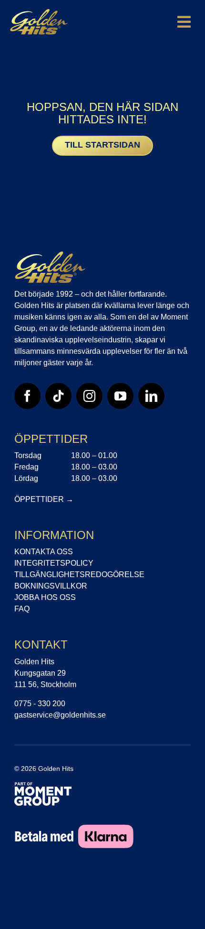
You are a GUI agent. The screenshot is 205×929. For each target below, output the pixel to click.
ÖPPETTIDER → (43, 499)
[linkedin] (151, 396)
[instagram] (89, 396)
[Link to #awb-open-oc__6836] (184, 22)
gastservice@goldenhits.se (60, 715)
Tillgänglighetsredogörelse (79, 574)
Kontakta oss (43, 552)
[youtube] (120, 396)
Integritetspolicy (53, 563)
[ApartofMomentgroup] (43, 786)
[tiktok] (58, 396)
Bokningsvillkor (50, 586)
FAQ (22, 609)
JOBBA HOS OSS (45, 597)
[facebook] (27, 396)
